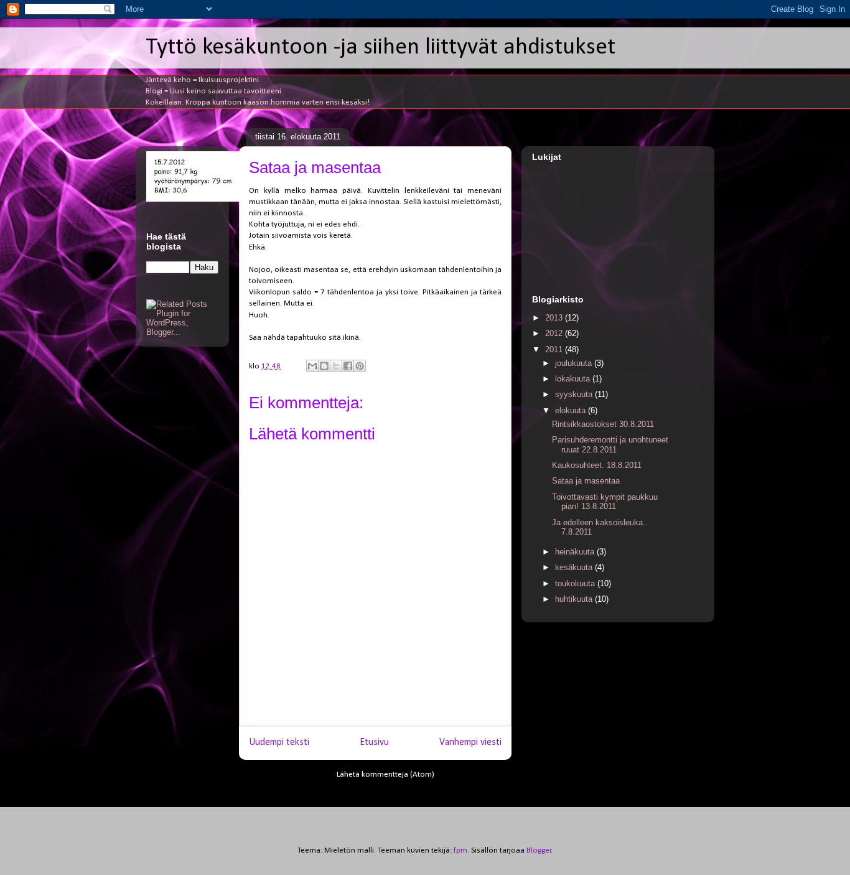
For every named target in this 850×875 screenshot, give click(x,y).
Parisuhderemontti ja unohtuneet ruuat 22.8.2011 (610, 444)
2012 (555, 333)
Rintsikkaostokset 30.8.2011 (603, 424)
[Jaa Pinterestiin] (359, 366)
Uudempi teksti (279, 742)
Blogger (538, 850)
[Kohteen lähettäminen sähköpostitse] (312, 366)
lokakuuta (573, 378)
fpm (460, 850)
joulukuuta (574, 363)
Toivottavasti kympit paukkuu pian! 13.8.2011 (605, 502)
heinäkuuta (576, 551)
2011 (555, 349)
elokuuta (571, 410)
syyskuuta (575, 394)
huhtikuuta (575, 599)
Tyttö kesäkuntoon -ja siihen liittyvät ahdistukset (380, 47)
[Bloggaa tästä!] (324, 366)
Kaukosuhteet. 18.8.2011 (597, 465)
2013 (555, 317)
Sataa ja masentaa (586, 480)
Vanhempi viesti (470, 742)
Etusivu (374, 742)
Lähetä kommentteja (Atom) (385, 774)
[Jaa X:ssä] (336, 366)
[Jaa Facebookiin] (348, 366)
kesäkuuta (575, 567)
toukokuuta (576, 583)
